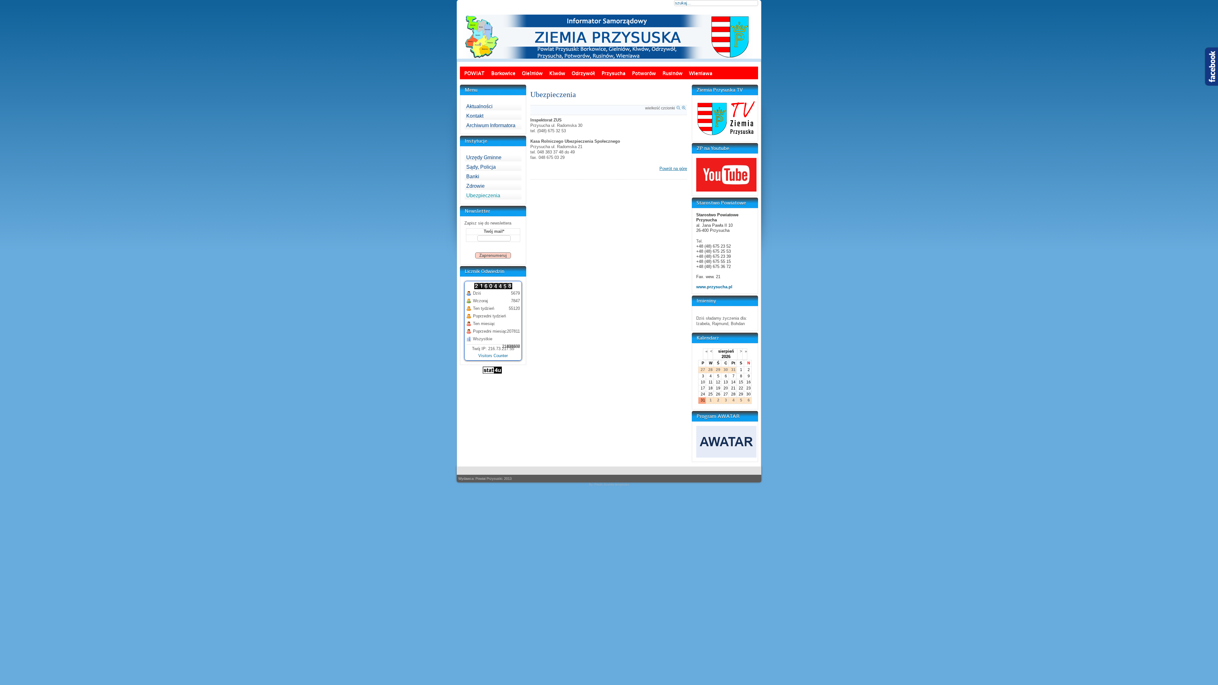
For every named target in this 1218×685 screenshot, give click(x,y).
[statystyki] (492, 372)
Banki (472, 176)
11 (711, 382)
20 (726, 388)
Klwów (557, 72)
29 (741, 394)
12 (718, 382)
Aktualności (479, 106)
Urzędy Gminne (483, 157)
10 (703, 382)
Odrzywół (583, 72)
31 (703, 400)
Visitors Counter (493, 355)
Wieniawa (700, 72)
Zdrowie (475, 186)
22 (741, 388)
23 (748, 388)
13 (726, 382)
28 (733, 394)
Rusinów (672, 72)
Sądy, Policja (481, 167)
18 (710, 388)
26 (718, 394)
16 (748, 382)
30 (748, 394)
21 (733, 388)
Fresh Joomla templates (611, 484)
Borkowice (503, 72)
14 (733, 382)
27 (726, 394)
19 (718, 388)
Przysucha (613, 72)
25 (710, 394)
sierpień (726, 351)
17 (703, 388)
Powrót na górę (673, 168)
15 (741, 382)
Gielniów (532, 72)
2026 (726, 356)
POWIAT (474, 72)
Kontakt (474, 116)
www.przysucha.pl (714, 286)
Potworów (644, 72)
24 (703, 394)
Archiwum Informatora (490, 125)
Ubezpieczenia (483, 195)
